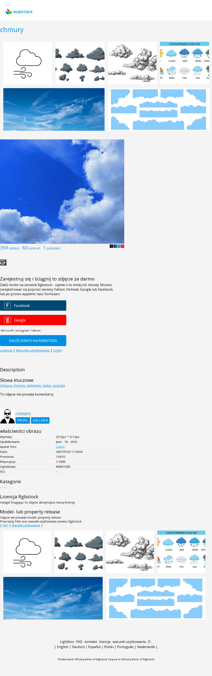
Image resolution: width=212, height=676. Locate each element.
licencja (104, 641)
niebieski (34, 385)
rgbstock (23, 12)
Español (94, 647)
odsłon (14, 248)
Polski (108, 647)
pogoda (59, 385)
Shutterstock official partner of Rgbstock (82, 659)
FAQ (5, 525)
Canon (60, 447)
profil (22, 420)
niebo (46, 385)
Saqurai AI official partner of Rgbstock (131, 659)
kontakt (91, 641)
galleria (40, 420)
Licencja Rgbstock (19, 496)
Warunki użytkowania (26, 525)
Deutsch (78, 647)
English (62, 647)
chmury (19, 385)
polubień (53, 248)
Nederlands (146, 647)
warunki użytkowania (129, 641)
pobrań (34, 248)
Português (125, 647)
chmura (6, 385)
